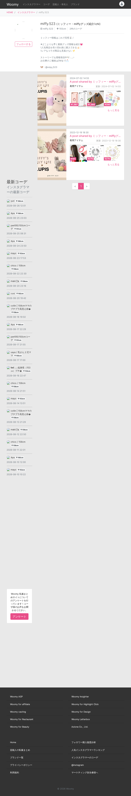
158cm (16, 269)
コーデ (46, 4)
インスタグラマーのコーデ (84, 757)
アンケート (19, 616)
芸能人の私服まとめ (20, 750)
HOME (10, 12)
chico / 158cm (18, 265)
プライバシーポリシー (21, 765)
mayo (14, 253)
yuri (13, 201)
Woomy (13, 4)
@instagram (77, 765)
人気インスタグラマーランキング (88, 750)
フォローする (23, 44)
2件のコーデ (76, 28)
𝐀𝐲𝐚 (13, 213)
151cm (18, 229)
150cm (19, 356)
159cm (25, 281)
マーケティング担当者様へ (84, 772)
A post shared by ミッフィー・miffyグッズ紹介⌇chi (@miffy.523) (95, 81)
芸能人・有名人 (60, 4)
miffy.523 (70, 24)
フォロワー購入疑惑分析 (83, 742)
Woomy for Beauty (19, 727)
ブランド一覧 (16, 757)
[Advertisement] (19, 125)
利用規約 (14, 772)
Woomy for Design (81, 712)
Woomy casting (18, 712)
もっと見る (113, 110)
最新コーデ (18, 186)
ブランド (75, 4)
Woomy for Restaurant (21, 719)
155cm (62, 28)
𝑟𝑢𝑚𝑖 (13, 293)
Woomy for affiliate (20, 704)
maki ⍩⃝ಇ (15, 281)
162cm (21, 294)
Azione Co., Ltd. (79, 727)
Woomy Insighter (80, 696)
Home (13, 742)
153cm (22, 253)
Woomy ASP (16, 696)
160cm (20, 201)
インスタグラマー (31, 4)
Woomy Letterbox (80, 719)
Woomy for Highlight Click (85, 704)
